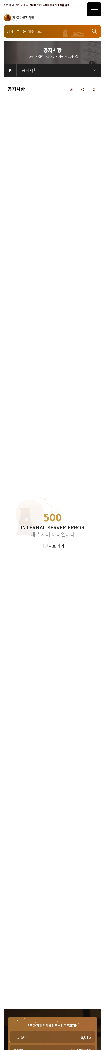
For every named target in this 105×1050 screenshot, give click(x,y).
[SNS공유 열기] (82, 89)
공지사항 (29, 70)
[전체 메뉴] (94, 9)
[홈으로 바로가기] (10, 70)
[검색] (94, 31)
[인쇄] (93, 89)
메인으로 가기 (52, 546)
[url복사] (71, 89)
